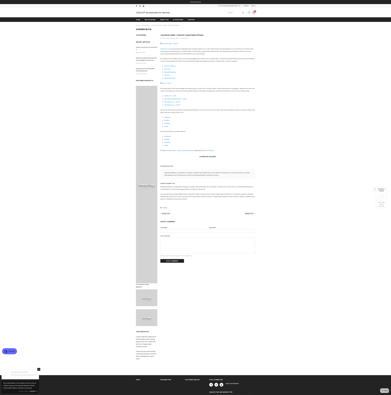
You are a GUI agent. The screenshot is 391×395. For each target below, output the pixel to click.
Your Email (212, 227)
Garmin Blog (145, 25)
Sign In (253, 6)
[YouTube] (144, 6)
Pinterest (166, 120)
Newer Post (249, 213)
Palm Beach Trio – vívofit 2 (172, 102)
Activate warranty (195, 2)
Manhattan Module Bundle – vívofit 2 (175, 99)
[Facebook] (137, 6)
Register (246, 6)
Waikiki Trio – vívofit (170, 96)
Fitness (165, 208)
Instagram (167, 117)
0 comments (184, 38)
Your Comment (165, 236)
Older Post (166, 213)
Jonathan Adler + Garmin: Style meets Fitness (180, 150)
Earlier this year (165, 49)
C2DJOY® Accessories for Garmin (153, 13)
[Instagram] (140, 6)
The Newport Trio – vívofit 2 (172, 105)
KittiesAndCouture (169, 78)
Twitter (166, 126)
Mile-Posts (167, 69)
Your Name (163, 227)
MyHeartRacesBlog (170, 72)
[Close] (38, 369)
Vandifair (167, 75)
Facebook (167, 123)
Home (138, 25)
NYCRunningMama (170, 66)
